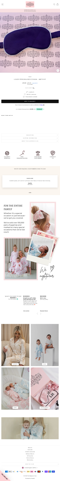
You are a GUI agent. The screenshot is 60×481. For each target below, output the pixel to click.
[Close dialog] (45, 224)
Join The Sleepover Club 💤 (30, 263)
